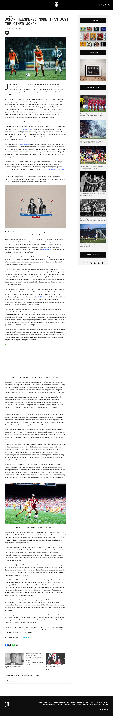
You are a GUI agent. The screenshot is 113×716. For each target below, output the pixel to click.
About (50, 702)
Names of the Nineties (63, 704)
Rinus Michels (24, 144)
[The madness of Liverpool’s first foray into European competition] (93, 181)
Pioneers (85, 704)
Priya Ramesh (17, 28)
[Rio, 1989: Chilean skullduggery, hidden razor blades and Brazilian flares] (93, 129)
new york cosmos (35, 675)
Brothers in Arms (82, 702)
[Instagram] (87, 263)
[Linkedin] (95, 263)
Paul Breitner (42, 297)
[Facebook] (91, 263)
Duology (99, 702)
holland (20, 675)
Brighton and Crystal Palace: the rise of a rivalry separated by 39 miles (92, 167)
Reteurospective (95, 704)
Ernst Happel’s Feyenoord (55, 169)
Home (105, 702)
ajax (9, 675)
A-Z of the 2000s (42, 702)
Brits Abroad (71, 702)
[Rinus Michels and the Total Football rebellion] (36, 659)
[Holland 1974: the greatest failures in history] (14, 659)
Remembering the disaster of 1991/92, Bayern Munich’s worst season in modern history (92, 115)
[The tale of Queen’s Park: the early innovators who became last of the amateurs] (93, 208)
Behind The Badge (59, 702)
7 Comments (13, 681)
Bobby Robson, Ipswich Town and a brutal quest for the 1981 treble (92, 245)
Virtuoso (105, 704)
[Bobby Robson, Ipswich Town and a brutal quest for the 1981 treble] (93, 233)
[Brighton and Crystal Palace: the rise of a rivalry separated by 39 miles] (93, 155)
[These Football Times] (56, 5)
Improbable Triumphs (48, 704)
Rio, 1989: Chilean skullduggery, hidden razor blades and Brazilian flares (91, 141)
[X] (83, 263)
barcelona (14, 675)
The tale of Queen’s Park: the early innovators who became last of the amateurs (93, 219)
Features (8, 16)
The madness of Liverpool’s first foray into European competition (92, 194)
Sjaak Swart (47, 249)
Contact (92, 702)
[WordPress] (99, 263)
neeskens (26, 675)
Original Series (76, 704)
